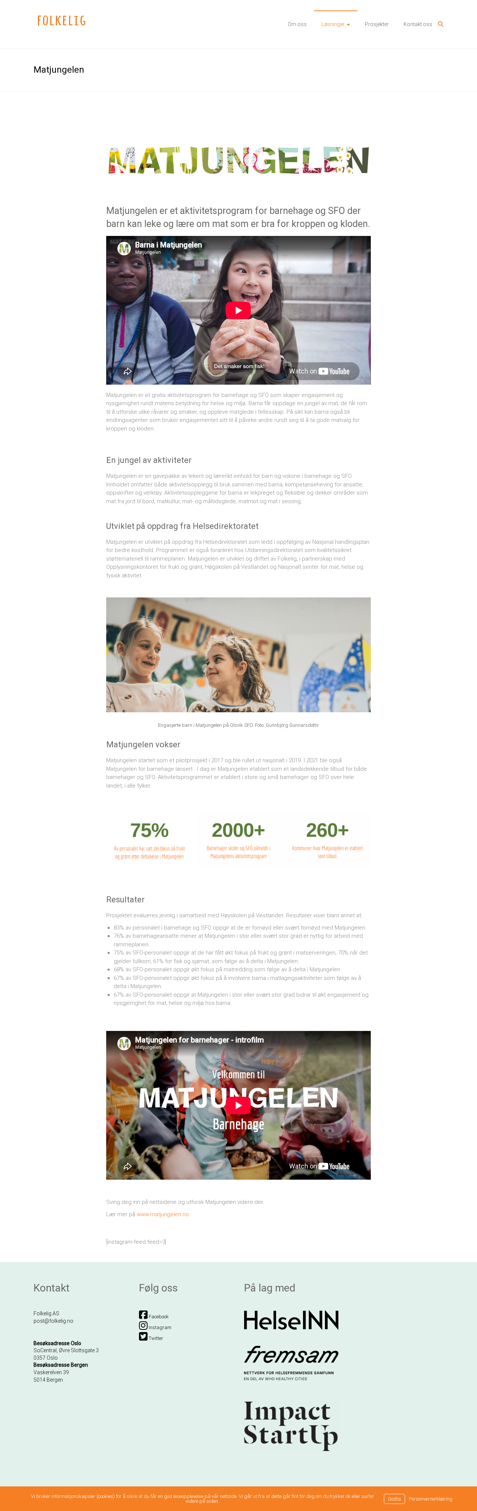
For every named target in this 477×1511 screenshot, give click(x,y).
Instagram (159, 1327)
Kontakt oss (418, 24)
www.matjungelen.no (163, 1214)
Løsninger (333, 24)
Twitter (155, 1338)
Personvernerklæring (430, 1499)
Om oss (297, 24)
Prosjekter (377, 24)
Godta (394, 1499)
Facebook (158, 1316)
